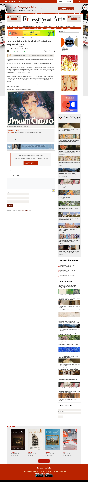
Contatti (50, 13)
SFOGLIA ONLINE (15, 454)
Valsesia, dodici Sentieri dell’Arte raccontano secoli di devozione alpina (68, 196)
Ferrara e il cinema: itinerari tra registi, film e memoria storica (68, 230)
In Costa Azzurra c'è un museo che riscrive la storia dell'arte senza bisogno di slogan (68, 141)
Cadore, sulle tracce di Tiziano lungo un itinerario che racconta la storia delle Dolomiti (68, 174)
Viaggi (45, 26)
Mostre (29, 28)
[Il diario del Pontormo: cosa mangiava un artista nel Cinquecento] (69, 314)
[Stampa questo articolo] (47, 51)
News (8, 26)
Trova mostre (59, 26)
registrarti (27, 210)
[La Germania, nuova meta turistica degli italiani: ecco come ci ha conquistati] (69, 337)
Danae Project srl (54, 480)
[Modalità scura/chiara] (54, 51)
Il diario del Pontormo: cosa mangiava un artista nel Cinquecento (69, 310)
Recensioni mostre (28, 26)
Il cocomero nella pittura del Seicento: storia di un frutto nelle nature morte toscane (69, 152)
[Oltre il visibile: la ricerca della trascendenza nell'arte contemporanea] (69, 349)
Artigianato (48, 28)
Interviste (36, 28)
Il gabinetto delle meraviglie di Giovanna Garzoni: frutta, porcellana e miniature (67, 185)
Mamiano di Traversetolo (20, 134)
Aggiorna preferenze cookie (64, 480)
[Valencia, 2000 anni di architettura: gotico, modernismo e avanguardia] (69, 214)
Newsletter (42, 13)
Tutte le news (16, 28)
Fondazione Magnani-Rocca (21, 136)
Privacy (58, 480)
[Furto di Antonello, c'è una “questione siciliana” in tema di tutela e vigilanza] (69, 396)
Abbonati (69, 1)
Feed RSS (48, 471)
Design (51, 26)
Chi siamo (35, 13)
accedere (22, 210)
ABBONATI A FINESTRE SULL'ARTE (30, 163)
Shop (74, 26)
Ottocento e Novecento (24, 48)
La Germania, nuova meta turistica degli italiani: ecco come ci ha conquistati (69, 333)
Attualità (23, 28)
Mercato (62, 28)
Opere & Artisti (16, 26)
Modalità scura (63, 471)
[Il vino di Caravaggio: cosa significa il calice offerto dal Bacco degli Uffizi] (69, 125)
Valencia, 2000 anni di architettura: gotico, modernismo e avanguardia (68, 218)
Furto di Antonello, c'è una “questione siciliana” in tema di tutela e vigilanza (69, 392)
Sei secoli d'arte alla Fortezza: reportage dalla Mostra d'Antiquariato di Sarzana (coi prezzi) (68, 368)
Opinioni (38, 26)
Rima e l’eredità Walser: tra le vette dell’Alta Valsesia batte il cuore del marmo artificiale (68, 207)
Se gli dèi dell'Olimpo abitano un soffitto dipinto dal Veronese (69, 163)
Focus (42, 28)
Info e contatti (36, 471)
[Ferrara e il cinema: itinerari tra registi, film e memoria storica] (69, 225)
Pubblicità (56, 13)
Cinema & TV (69, 28)
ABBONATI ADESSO (44, 461)
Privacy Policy (55, 471)
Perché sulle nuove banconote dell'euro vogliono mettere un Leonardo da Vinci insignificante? (67, 286)
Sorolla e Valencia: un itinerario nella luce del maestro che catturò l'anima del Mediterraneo (68, 252)
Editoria (55, 28)
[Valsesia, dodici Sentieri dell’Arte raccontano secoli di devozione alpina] (69, 192)
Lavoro (68, 26)
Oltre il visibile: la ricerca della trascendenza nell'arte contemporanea (68, 345)
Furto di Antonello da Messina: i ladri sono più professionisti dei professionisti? (69, 298)
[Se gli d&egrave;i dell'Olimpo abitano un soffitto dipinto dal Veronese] (69, 159)
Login (60, 1)
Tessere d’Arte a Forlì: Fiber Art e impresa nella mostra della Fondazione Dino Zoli (68, 241)
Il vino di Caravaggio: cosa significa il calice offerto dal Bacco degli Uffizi (68, 130)
